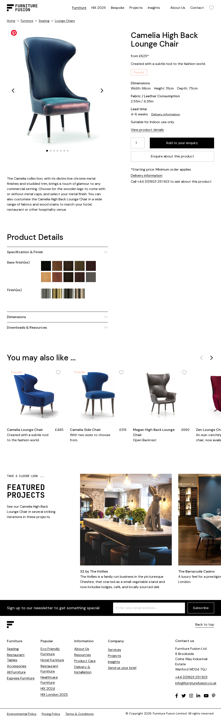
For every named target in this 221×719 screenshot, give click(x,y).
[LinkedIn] (198, 696)
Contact (197, 7)
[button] (13, 90)
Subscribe (201, 608)
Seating (44, 21)
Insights (154, 7)
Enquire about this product (172, 156)
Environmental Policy (21, 714)
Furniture (79, 7)
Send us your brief (122, 668)
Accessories (16, 666)
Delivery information (165, 114)
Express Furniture (21, 678)
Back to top (204, 624)
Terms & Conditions (79, 714)
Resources (82, 655)
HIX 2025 (99, 7)
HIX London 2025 (54, 694)
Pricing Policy (51, 714)
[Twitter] (184, 696)
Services (114, 649)
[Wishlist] (211, 7)
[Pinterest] (213, 696)
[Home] (22, 7)
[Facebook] (176, 696)
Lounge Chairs (65, 21)
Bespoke (117, 7)
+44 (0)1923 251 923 (191, 677)
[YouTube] (206, 696)
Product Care (85, 661)
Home (11, 21)
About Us (177, 7)
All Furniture (16, 672)
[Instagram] (191, 696)
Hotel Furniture (52, 660)
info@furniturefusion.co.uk (195, 683)
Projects (136, 7)
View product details (147, 129)
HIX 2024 (48, 688)
